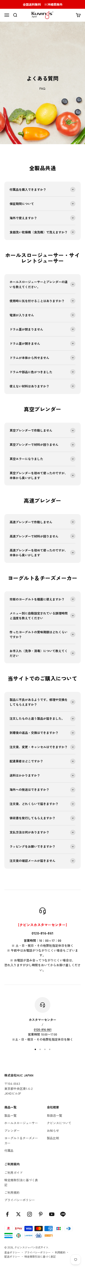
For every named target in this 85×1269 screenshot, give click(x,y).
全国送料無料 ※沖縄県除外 (43, 4)
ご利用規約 (12, 1192)
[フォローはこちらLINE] (63, 1214)
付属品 (9, 1150)
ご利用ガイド (13, 1172)
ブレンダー (12, 1130)
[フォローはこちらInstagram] (29, 1214)
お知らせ (53, 1130)
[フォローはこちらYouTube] (52, 1214)
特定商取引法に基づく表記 (21, 1182)
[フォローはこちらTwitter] (18, 1214)
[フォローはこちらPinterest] (41, 1214)
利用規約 (60, 1252)
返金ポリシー (12, 1252)
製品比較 (53, 1138)
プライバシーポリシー (19, 1200)
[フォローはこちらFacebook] (7, 1214)
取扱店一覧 (54, 1115)
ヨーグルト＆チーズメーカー (21, 1140)
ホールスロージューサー (21, 1123)
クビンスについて (59, 1123)
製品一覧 (10, 1115)
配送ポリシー (12, 1256)
